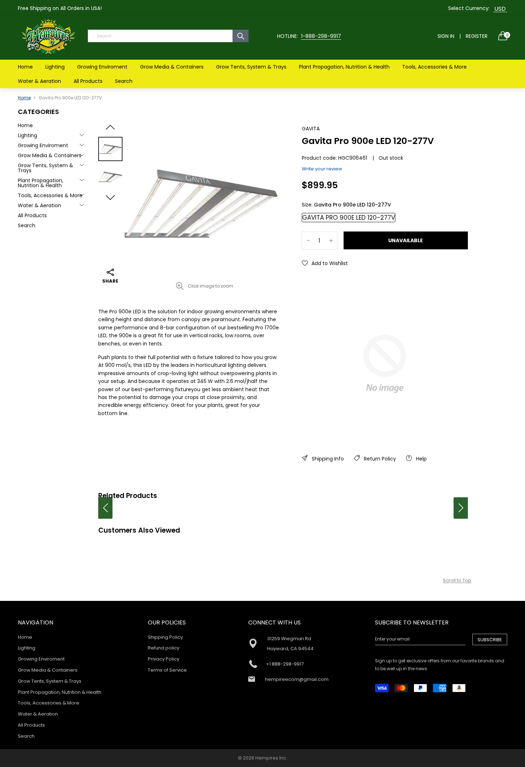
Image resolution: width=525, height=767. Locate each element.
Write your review (322, 168)
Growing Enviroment (102, 66)
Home (25, 66)
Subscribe (490, 639)
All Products (88, 81)
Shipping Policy (165, 637)
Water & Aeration (39, 81)
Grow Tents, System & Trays (251, 66)
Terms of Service (167, 670)
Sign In (446, 36)
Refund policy (163, 647)
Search (123, 81)
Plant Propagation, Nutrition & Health (344, 66)
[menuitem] (25, 67)
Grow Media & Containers (172, 66)
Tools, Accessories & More (434, 66)
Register (477, 36)
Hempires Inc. (271, 757)
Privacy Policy (163, 659)
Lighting (55, 66)
